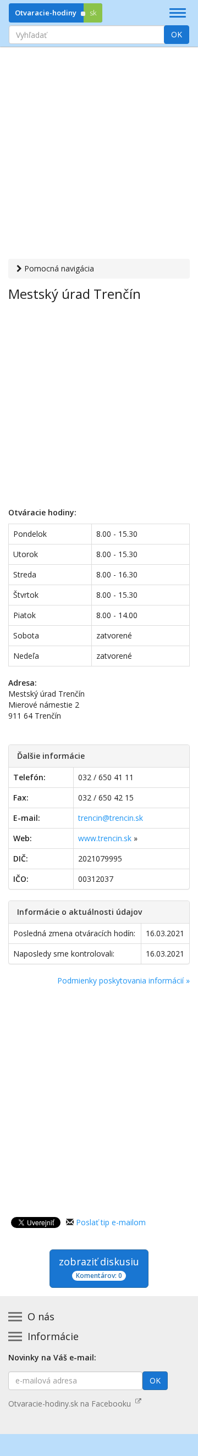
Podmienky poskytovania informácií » (123, 980)
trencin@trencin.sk (110, 818)
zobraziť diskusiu (99, 1267)
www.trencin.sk (104, 838)
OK (176, 34)
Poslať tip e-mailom (111, 1222)
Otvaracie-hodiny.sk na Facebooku (71, 1403)
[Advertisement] (99, 154)
